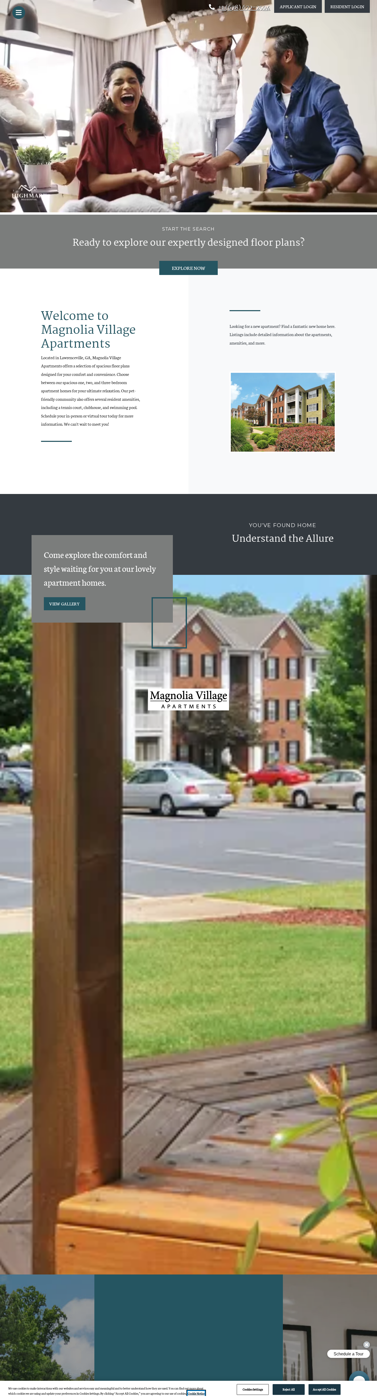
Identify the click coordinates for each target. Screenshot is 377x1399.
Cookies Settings (253, 1389)
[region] (188, 1390)
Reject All (289, 1389)
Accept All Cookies (324, 1389)
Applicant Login (301, 6)
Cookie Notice (196, 1393)
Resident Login (350, 6)
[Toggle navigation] (18, 12)
